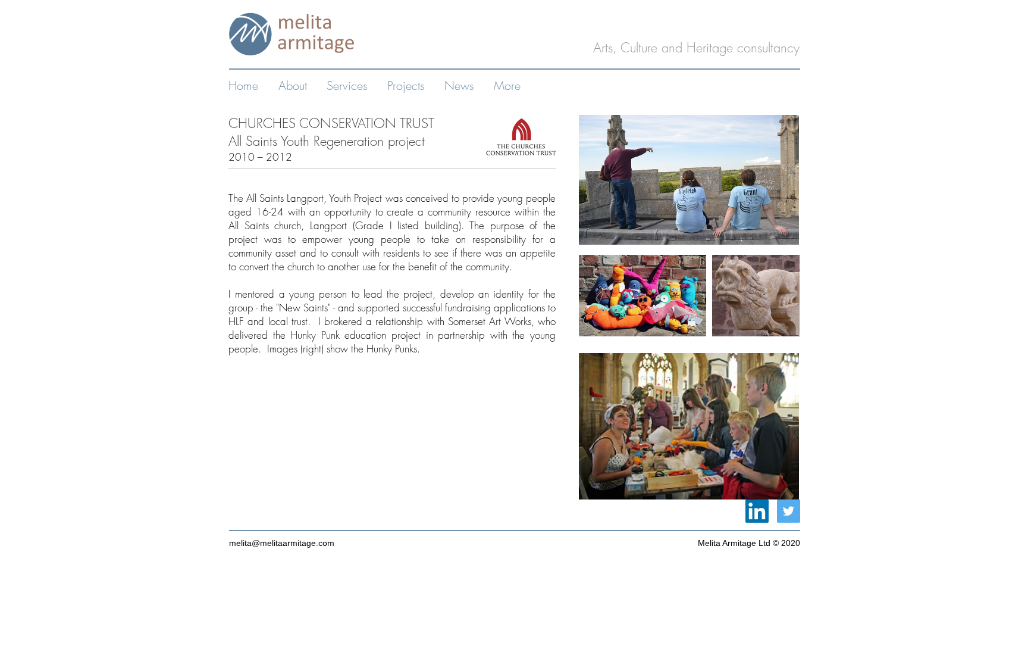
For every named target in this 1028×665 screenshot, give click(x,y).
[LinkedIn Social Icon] (757, 511)
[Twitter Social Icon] (788, 511)
